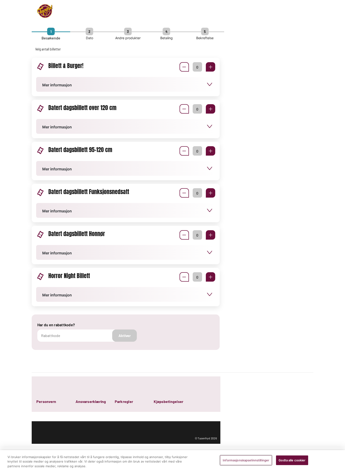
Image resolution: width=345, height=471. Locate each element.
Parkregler (124, 401)
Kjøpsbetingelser (168, 401)
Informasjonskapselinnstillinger (246, 460)
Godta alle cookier (292, 460)
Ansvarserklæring (91, 401)
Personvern (46, 401)
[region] (172, 460)
